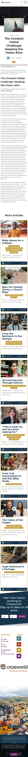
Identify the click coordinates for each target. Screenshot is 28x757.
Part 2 (17, 65)
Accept (14, 754)
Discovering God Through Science (12, 381)
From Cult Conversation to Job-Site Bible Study (11, 477)
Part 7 (13, 66)
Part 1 (12, 65)
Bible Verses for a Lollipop (12, 241)
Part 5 (4, 66)
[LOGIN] (21, 2)
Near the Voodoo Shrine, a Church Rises (12, 290)
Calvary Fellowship (6, 91)
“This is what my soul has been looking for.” (12, 429)
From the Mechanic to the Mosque (12, 336)
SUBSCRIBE (22, 616)
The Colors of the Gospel (12, 521)
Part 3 (22, 65)
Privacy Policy (14, 750)
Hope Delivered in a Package (13, 568)
